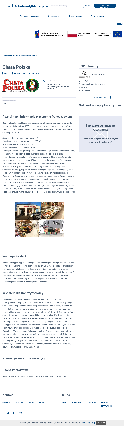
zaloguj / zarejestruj (105, 6)
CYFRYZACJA (99, 16)
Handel (7, 73)
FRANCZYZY (55, 16)
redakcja (6, 403)
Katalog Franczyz (20, 55)
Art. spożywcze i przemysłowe (26, 73)
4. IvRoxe (83, 87)
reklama (19, 403)
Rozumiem (101, 423)
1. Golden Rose (98, 74)
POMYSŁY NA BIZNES (30, 16)
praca (31, 403)
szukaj (88, 6)
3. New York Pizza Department (92, 84)
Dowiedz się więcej (88, 423)
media (41, 403)
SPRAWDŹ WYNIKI (100, 97)
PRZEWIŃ (120, 24)
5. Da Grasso (84, 91)
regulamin (91, 403)
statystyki (76, 403)
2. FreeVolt (83, 81)
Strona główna (7, 55)
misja (64, 403)
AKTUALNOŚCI (76, 16)
